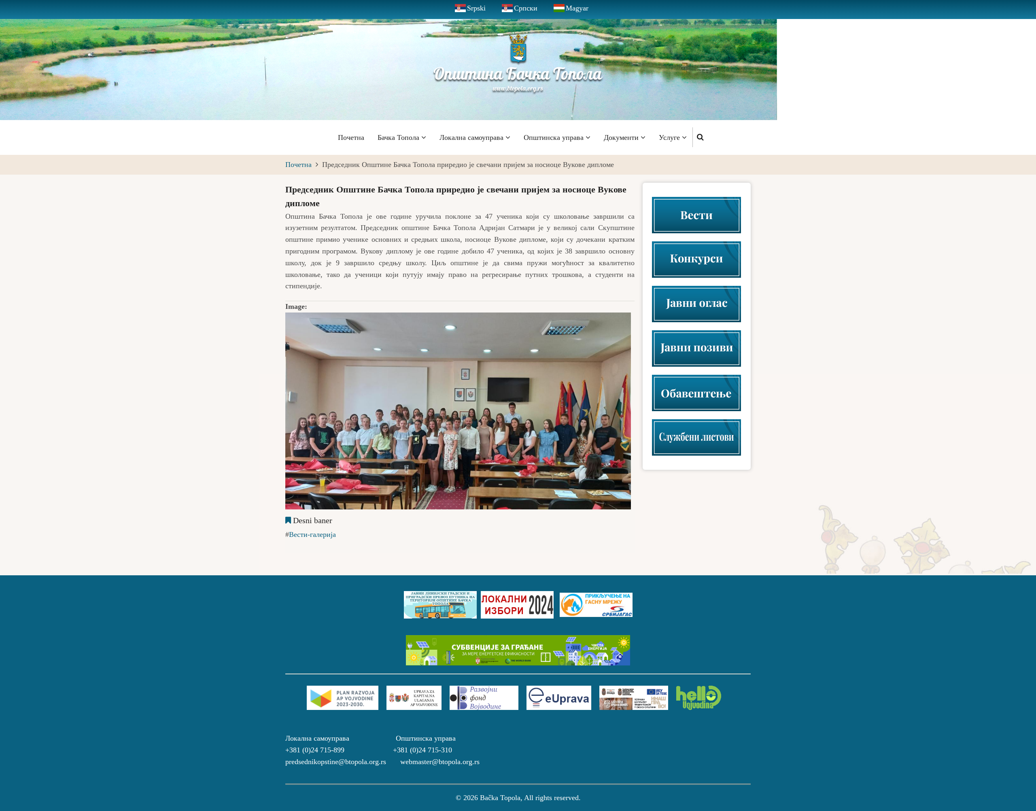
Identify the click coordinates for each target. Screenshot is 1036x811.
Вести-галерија (312, 534)
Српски (525, 8)
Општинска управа (555, 137)
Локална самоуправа (472, 137)
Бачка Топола (399, 137)
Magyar (577, 8)
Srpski (476, 8)
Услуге (670, 137)
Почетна (351, 137)
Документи (622, 137)
